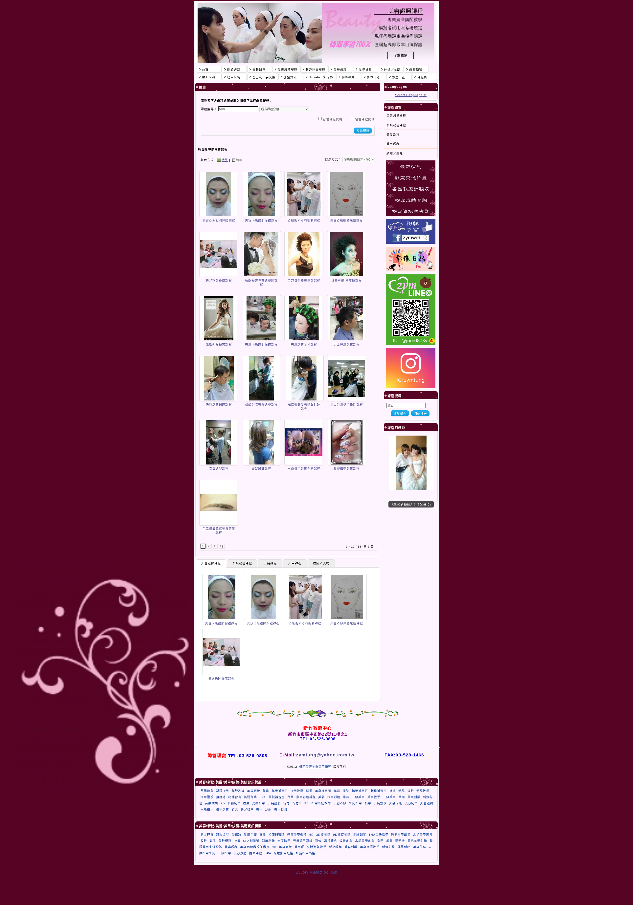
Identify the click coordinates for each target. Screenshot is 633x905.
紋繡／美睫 (321, 563)
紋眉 (246, 803)
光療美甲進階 (297, 835)
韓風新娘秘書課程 (219, 344)
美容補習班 (323, 791)
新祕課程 (335, 847)
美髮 (321, 797)
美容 (266, 791)
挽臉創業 (359, 835)
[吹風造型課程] (218, 463)
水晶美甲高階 (423, 835)
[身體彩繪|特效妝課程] (346, 275)
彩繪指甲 (355, 803)
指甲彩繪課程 (306, 797)
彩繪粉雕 (268, 841)
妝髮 (204, 841)
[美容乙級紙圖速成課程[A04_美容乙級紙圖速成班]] (347, 618)
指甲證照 (207, 797)
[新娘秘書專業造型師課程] (261, 275)
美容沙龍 (240, 853)
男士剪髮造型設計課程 (346, 404)
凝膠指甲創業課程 (347, 468)
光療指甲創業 (400, 835)
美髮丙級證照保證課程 (261, 344)
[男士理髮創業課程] (346, 339)
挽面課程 (255, 853)
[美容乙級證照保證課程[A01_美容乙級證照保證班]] (263, 618)
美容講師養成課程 (219, 280)
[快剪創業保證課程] (218, 399)
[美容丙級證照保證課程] (261, 215)
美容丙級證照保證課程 (261, 220)
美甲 (259, 809)
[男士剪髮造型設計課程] (346, 399)
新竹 (286, 803)
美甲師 (299, 847)
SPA (262, 797)
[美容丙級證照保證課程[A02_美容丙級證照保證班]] (221, 618)
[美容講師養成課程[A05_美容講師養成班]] (221, 673)
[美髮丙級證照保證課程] (261, 339)
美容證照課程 (211, 563)
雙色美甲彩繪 (417, 841)
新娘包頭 (250, 835)
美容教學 (247, 809)
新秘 (401, 791)
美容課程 (231, 847)
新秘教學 (423, 791)
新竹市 (297, 803)
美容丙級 (253, 791)
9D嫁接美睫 (342, 835)
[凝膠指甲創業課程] (346, 463)
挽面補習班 (276, 835)
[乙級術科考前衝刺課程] (303, 215)
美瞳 (337, 791)
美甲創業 (414, 797)
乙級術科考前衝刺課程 (304, 220)
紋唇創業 (346, 841)
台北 (290, 797)
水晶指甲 (207, 809)
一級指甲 (224, 853)
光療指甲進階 (283, 853)
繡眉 (346, 797)
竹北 (235, 809)
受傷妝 (237, 835)
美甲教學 (374, 797)
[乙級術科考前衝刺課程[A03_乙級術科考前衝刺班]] (305, 618)
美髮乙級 (238, 791)
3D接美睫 (323, 835)
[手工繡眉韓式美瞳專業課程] (218, 524)
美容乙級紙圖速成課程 (346, 220)
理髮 (410, 791)
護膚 (392, 791)
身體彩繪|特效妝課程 (346, 280)
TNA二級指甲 (378, 835)
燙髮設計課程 (261, 468)
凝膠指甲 (222, 791)
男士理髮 (207, 835)
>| (221, 546)
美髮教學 (380, 803)
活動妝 (400, 841)
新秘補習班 (379, 791)
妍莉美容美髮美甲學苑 (315, 767)
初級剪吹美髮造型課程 (261, 404)
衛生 (212, 841)
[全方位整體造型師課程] (303, 275)
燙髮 (262, 835)
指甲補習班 (360, 791)
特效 (318, 841)
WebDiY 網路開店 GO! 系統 (317, 872)
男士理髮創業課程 (347, 344)
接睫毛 (221, 797)
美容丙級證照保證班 (255, 847)
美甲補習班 (280, 791)
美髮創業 (250, 797)
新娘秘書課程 (242, 563)
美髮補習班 (277, 797)
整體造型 (207, 791)
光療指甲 (258, 803)
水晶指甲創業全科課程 (304, 468)
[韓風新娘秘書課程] (218, 339)
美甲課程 (294, 563)
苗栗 (401, 797)
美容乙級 (340, 803)
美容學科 (419, 847)
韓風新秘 (404, 847)
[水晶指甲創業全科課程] (303, 463)
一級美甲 (389, 797)
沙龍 (268, 809)
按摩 (237, 841)
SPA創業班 (251, 841)
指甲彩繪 (333, 797)
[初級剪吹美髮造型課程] (261, 399)
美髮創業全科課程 (304, 344)
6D (311, 835)
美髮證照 (274, 803)
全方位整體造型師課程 (304, 280)
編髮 (389, 841)
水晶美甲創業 (365, 841)
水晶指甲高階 (305, 853)
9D (223, 803)
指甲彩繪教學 (321, 803)
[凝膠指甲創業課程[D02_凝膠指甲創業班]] (411, 489)
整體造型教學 (316, 847)
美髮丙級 (395, 803)
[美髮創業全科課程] (303, 339)
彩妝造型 (222, 835)
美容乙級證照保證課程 (219, 220)
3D (306, 803)
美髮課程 (270, 563)
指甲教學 (297, 791)
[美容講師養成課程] (218, 275)
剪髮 (309, 791)
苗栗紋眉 (211, 803)
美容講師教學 (370, 847)
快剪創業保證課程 (219, 404)
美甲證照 (280, 809)
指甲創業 (222, 809)
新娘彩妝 (388, 847)
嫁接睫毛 (330, 841)
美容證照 (426, 803)
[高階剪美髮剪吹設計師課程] (304, 399)
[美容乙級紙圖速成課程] (346, 215)
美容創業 (411, 803)
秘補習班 (234, 797)
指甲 (368, 803)
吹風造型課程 (218, 468)
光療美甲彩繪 (303, 841)
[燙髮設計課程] (261, 463)
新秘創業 (234, 803)
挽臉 (346, 791)
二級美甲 (358, 797)
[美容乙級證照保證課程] (218, 215)
